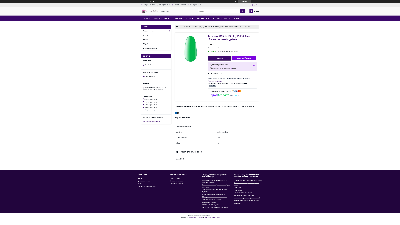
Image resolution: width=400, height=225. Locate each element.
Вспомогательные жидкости (243, 193)
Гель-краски (238, 190)
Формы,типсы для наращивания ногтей (247, 198)
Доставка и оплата (144, 181)
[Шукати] (242, 11)
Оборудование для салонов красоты (214, 197)
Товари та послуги (161, 18)
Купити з (240, 58)
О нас (139, 183)
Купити (220, 58)
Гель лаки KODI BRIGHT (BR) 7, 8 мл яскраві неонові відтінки (203, 27)
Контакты (141, 178)
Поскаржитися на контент (195, 217)
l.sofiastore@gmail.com (152, 121)
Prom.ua (209, 216)
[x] (178, 113)
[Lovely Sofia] (150, 13)
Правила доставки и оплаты (147, 186)
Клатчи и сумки (175, 178)
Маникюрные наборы (209, 202)
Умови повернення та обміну (229, 18)
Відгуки (145, 44)
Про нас (178, 18)
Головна (146, 18)
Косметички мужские (176, 183)
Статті (145, 35)
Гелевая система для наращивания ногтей (248, 180)
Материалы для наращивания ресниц (246, 200)
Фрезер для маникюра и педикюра (213, 194)
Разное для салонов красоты (211, 199)
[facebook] (176, 113)
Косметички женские (176, 181)
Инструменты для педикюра (211, 205)
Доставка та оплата (205, 18)
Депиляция (237, 203)
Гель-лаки (237, 187)
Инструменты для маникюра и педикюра (215, 207)
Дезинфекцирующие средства (244, 195)
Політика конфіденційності (212, 217)
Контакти (189, 18)
